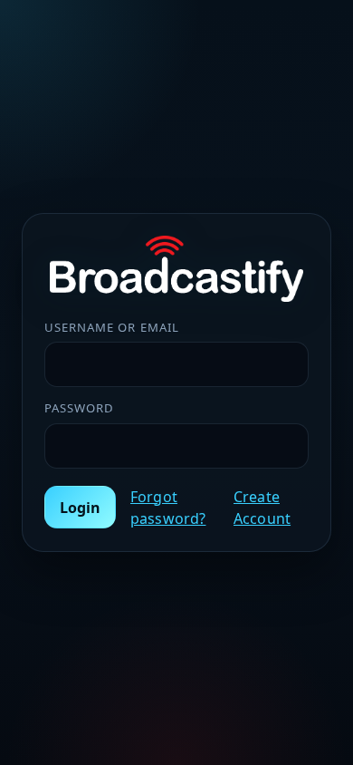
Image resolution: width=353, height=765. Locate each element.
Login (80, 508)
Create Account (262, 507)
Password (79, 408)
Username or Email (111, 327)
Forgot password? (167, 507)
